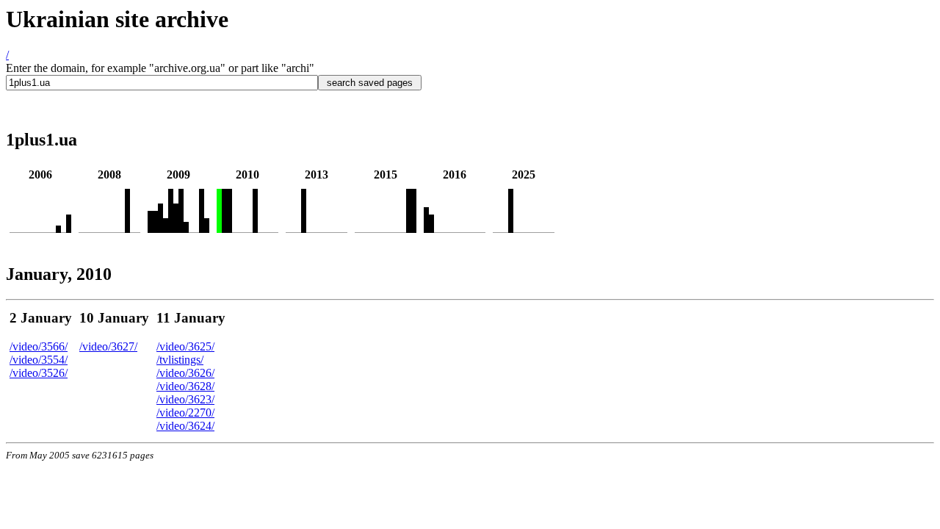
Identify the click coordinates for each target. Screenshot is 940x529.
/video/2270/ (185, 412)
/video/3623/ (185, 399)
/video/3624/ (185, 426)
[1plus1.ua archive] (58, 229)
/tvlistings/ (179, 359)
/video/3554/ (39, 359)
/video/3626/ (185, 373)
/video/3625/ (185, 346)
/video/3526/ (39, 373)
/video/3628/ (185, 386)
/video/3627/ (108, 346)
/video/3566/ (39, 346)
